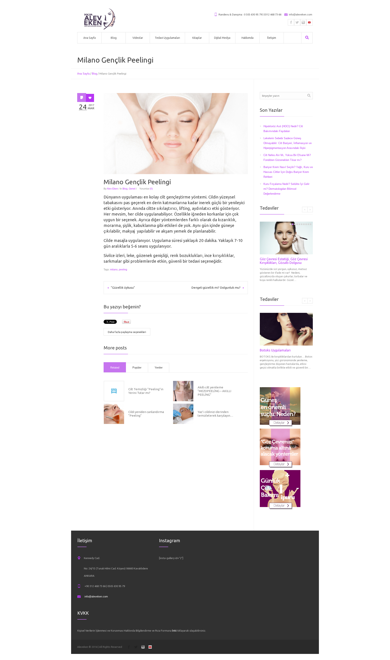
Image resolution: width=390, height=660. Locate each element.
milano (114, 269)
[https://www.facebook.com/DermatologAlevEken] (291, 22)
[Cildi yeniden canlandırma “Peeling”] (114, 413)
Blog (94, 73)
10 (310, 224)
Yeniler (158, 367)
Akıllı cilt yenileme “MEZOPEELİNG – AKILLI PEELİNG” (214, 391)
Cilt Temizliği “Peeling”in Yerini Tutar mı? (145, 390)
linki (174, 630)
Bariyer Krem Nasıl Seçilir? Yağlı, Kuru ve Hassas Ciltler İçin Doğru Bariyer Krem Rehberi (288, 172)
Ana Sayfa (83, 73)
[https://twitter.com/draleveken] (297, 22)
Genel (132, 188)
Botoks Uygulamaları (275, 350)
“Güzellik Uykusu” (123, 287)
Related (114, 367)
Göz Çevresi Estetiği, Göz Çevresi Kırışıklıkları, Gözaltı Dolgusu (284, 260)
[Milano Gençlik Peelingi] (176, 133)
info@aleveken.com (300, 14)
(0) (151, 188)
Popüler (136, 367)
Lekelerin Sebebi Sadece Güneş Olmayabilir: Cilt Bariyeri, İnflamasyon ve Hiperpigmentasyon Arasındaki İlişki (287, 143)
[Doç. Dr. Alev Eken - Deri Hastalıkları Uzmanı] (99, 19)
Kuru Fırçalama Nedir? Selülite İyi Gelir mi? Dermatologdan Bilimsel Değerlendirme (286, 188)
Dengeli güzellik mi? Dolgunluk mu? (215, 287)
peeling (123, 269)
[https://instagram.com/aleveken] (303, 22)
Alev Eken (112, 188)
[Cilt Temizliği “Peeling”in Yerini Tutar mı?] (114, 391)
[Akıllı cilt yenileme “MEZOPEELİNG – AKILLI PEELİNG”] (183, 391)
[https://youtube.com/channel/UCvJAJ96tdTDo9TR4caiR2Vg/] (309, 22)
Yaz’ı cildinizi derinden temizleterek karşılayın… (215, 413)
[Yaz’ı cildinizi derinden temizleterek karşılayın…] (183, 413)
